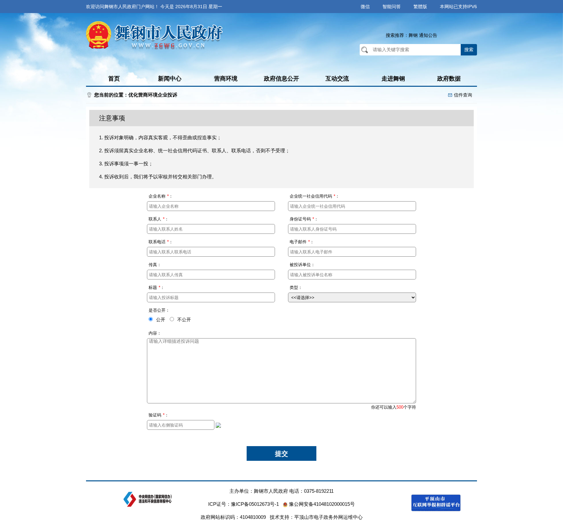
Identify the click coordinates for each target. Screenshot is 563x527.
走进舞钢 (393, 78)
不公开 (184, 319)
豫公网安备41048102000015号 (321, 504)
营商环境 (226, 78)
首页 (114, 78)
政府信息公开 (281, 78)
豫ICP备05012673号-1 (255, 504)
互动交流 (337, 78)
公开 (160, 319)
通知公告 (428, 35)
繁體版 (420, 6)
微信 (365, 6)
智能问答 (392, 6)
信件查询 (463, 95)
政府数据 (449, 78)
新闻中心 (169, 78)
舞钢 (414, 35)
